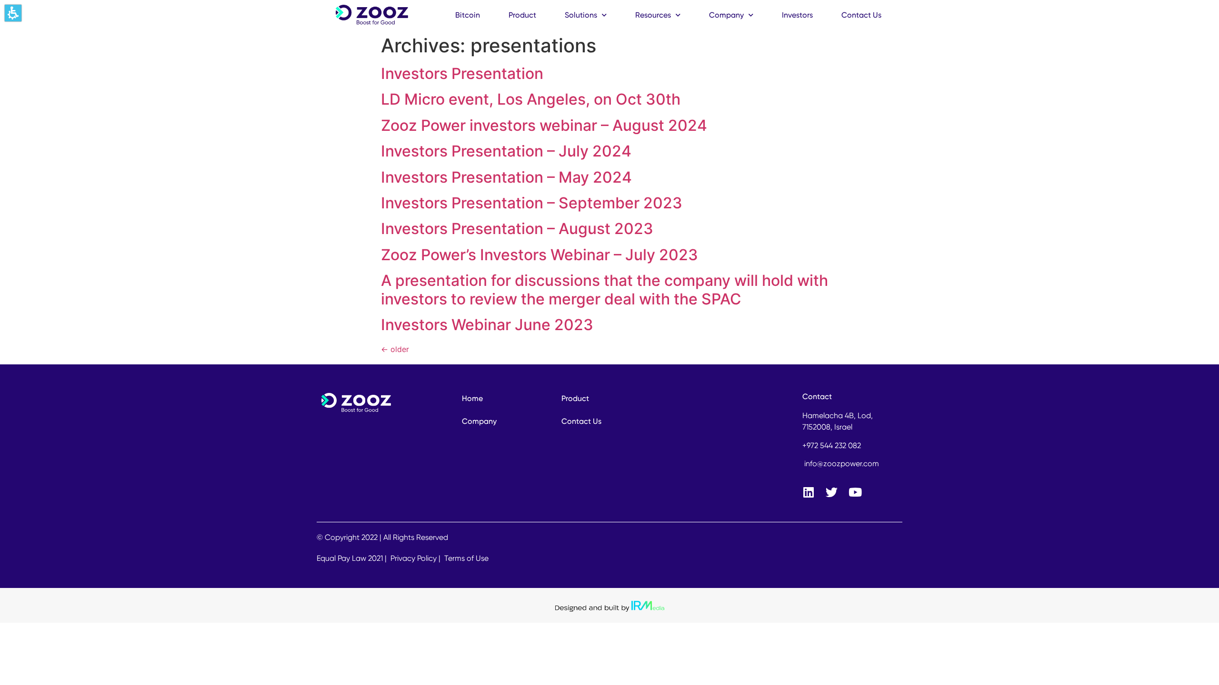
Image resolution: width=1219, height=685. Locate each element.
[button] (13, 13)
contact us (861, 15)
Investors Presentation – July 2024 (506, 151)
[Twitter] (832, 492)
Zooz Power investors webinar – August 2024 (544, 125)
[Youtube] (855, 492)
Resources (653, 15)
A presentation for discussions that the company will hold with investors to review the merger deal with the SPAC (604, 289)
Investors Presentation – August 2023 (517, 228)
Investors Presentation (462, 73)
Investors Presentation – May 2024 (506, 177)
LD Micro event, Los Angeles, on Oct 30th (530, 99)
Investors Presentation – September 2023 (531, 203)
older (395, 349)
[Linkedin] (808, 492)
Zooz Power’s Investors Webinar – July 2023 (539, 254)
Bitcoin (467, 15)
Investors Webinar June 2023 (487, 324)
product (522, 15)
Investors (797, 15)
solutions (581, 15)
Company (726, 15)
